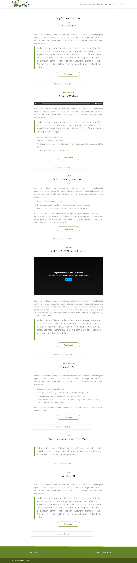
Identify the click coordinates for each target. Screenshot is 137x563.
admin (68, 84)
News (68, 22)
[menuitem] (83, 4)
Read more (68, 74)
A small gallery (68, 366)
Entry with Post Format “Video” (68, 250)
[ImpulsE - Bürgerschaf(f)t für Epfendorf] (21, 4)
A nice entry (68, 25)
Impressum (34, 552)
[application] (68, 103)
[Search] (113, 4)
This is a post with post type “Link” (69, 439)
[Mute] (96, 103)
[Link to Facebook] (120, 4)
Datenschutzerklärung (103, 552)
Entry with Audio (68, 96)
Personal (70, 92)
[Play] (36, 103)
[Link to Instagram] (123, 4)
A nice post (68, 475)
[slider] (100, 103)
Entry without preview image (68, 179)
